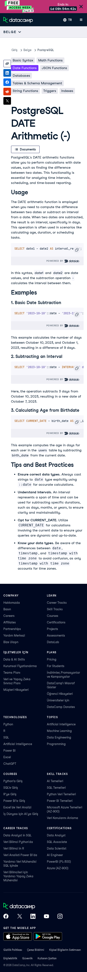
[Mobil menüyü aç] (81, 20)
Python (8, 724)
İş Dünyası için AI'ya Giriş (20, 814)
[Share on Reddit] (7, 91)
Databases (21, 76)
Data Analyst (56, 835)
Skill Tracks (55, 609)
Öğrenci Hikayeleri (60, 693)
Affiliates (9, 622)
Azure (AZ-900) (57, 868)
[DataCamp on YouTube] (46, 917)
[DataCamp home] (33, 906)
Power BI (9, 750)
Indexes (67, 91)
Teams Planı (11, 672)
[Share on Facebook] (7, 82)
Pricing (51, 659)
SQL (6, 737)
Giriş (14, 50)
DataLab (53, 642)
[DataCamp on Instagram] (60, 917)
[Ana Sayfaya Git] (18, 20)
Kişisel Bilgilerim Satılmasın (65, 949)
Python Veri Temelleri (61, 794)
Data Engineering (59, 737)
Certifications (56, 622)
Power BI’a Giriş (14, 800)
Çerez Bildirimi (35, 949)
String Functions (25, 91)
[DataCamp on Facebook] (5, 917)
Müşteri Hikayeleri (16, 689)
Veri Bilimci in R (13, 848)
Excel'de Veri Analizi (17, 807)
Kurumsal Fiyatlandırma (20, 666)
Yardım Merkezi (14, 635)
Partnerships (12, 629)
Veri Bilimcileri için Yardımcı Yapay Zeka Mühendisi (18, 876)
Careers (9, 615)
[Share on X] (7, 101)
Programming (56, 744)
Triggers (49, 91)
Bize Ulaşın (10, 642)
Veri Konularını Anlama (62, 818)
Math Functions (50, 60)
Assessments (56, 635)
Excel (7, 757)
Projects (52, 629)
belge (27, 50)
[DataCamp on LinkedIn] (32, 917)
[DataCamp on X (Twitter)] (19, 917)
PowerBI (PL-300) (59, 861)
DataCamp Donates (61, 707)
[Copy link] (7, 63)
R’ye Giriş (9, 794)
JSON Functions (54, 68)
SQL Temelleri (56, 787)
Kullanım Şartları (47, 958)
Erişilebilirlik (10, 958)
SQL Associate (57, 842)
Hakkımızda (11, 602)
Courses (52, 615)
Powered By (55, 261)
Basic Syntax (23, 60)
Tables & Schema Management (37, 83)
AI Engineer (55, 855)
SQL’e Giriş (10, 787)
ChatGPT (9, 763)
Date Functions (25, 68)
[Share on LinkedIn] (7, 73)
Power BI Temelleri (59, 800)
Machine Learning (59, 731)
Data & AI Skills (14, 659)
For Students (55, 666)
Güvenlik (27, 958)
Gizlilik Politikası (12, 949)
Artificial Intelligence (17, 744)
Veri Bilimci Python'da (18, 842)
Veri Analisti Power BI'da (20, 855)
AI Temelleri (55, 781)
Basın (7, 609)
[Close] (81, 6)
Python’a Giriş (13, 781)
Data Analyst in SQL (17, 835)
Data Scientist (56, 848)
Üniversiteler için (58, 700)
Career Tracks (57, 602)
